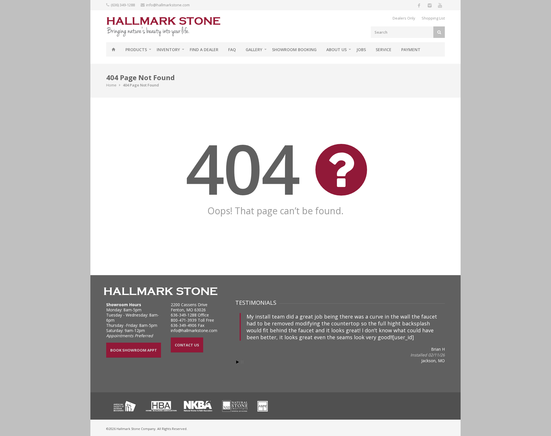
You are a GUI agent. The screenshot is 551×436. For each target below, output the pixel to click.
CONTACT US (187, 345)
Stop (242, 362)
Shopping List (433, 18)
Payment (410, 49)
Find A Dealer (204, 49)
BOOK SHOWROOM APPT (133, 350)
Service (383, 49)
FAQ (232, 49)
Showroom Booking (294, 49)
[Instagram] (429, 5)
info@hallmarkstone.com (168, 4)
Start (237, 362)
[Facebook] (419, 5)
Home (113, 49)
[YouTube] (439, 5)
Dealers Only (404, 18)
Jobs (361, 49)
